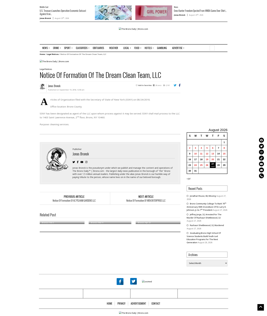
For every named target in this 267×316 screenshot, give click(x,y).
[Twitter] (261, 146)
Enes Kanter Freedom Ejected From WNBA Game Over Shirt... (200, 11)
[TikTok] (261, 158)
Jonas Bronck (45, 18)
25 (201, 165)
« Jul (188, 178)
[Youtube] (261, 164)
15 (224, 153)
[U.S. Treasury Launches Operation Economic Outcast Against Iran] (113, 12)
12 (207, 153)
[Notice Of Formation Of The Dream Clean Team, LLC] (54, 61)
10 (195, 153)
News (176, 7)
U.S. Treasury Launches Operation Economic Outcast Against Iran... (63, 12)
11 (201, 153)
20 (213, 159)
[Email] (261, 169)
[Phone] (261, 175)
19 (207, 159)
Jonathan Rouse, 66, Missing (203, 195)
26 (207, 165)
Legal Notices (53, 54)
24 (195, 165)
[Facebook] (261, 140)
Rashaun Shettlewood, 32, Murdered (207, 225)
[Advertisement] (58, 37)
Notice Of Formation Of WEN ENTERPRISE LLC (145, 200)
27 (213, 164)
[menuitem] (45, 48)
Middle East (44, 7)
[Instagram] (261, 152)
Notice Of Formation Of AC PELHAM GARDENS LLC (74, 200)
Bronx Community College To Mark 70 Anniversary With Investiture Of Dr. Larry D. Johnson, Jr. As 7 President (206, 206)
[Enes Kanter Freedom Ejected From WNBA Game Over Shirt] (153, 12)
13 (213, 153)
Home (42, 54)
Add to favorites (145, 85)
